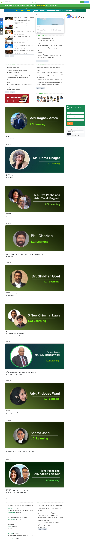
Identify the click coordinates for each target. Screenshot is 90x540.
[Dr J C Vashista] (58, 97)
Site (34, 2)
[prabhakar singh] (44, 100)
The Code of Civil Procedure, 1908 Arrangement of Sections (50, 134)
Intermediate (11, 109)
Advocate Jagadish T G (12, 152)
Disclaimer (26, 188)
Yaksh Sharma (16, 29)
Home (6, 5)
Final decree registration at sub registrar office (47, 43)
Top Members (41, 93)
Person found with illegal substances (45, 38)
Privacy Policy (31, 188)
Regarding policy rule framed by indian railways (17, 70)
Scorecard (34, 181)
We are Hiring (10, 188)
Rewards (47, 181)
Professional (47, 116)
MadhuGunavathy (11, 141)
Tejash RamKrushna (11, 148)
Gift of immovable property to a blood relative (47, 47)
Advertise (15, 188)
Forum (6, 182)
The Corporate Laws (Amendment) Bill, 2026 (47, 143)
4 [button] (32, 129)
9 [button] (41, 129)
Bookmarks (34, 185)
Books (47, 5)
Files (35, 5)
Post (12, 174)
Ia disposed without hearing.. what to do (46, 40)
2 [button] (28, 129)
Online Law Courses (41, 5)
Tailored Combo (35, 8)
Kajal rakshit (10, 162)
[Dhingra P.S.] (41, 100)
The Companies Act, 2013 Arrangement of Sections (48, 141)
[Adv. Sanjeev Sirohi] (51, 100)
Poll (33, 182)
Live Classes (17, 8)
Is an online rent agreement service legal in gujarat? (17, 77)
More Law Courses (72, 8)
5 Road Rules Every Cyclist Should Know (22, 36)
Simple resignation (12, 161)
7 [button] (37, 129)
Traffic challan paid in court (12, 69)
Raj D (9, 145)
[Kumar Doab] (44, 97)
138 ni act (9, 79)
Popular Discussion (13, 132)
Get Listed (68, 135)
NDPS (44, 8)
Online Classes (12, 105)
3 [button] (30, 129)
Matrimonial (50, 8)
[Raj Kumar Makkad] (41, 97)
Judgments (22, 5)
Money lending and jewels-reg (13, 67)
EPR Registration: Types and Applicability (22, 40)
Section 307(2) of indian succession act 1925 (16, 80)
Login (82, 1)
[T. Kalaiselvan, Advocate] (48, 97)
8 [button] (39, 129)
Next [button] (62, 113)
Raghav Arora (16, 48)
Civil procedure (41, 42)
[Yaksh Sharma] (58, 100)
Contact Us (36, 188)
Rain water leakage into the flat (13, 89)
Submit (12, 55)
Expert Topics (11, 64)
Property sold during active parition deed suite (16, 86)
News (31, 5)
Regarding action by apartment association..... (16, 74)
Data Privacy (64, 8)
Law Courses (39, 2)
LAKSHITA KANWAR (17, 23)
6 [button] (35, 129)
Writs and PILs (57, 8)
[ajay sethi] (61, 97)
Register (86, 1)
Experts (27, 5)
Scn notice (40, 52)
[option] (35, 117)
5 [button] (34, 129)
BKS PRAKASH (10, 159)
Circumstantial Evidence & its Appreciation (47, 155)
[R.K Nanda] (48, 100)
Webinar (52, 5)
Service (8, 82)
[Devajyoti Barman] (51, 97)
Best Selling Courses (26, 8)
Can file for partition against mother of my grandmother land (50, 45)
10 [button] (43, 129)
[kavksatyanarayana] (54, 100)
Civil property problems (42, 54)
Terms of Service (21, 188)
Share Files (34, 184)
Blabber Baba (10, 138)
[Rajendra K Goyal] (38, 97)
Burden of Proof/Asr (42, 156)
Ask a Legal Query (44, 60)
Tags (46, 182)
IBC (41, 8)
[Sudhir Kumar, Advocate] (54, 97)
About (6, 188)
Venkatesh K (10, 168)
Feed (20, 184)
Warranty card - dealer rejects (13, 72)
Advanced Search (74, 135)
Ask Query (12, 92)
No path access (10, 87)
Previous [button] (6, 113)
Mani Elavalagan (11, 171)
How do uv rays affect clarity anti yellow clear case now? (18, 75)
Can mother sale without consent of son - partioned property (19, 84)
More (56, 5)
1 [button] (26, 129)
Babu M (9, 155)
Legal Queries (16, 5)
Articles (10, 5)
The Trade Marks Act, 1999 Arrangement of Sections (48, 136)
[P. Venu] (38, 100)
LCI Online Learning (49, 185)
